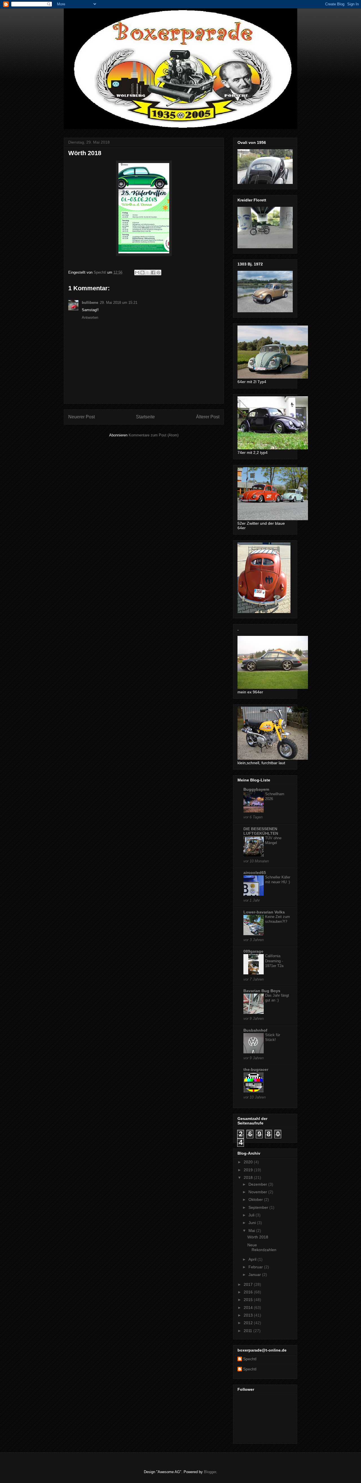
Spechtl (249, 1359)
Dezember (258, 1184)
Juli (252, 1215)
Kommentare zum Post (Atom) (154, 435)
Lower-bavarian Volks (264, 912)
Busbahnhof (255, 1030)
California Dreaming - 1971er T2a (274, 961)
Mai (252, 1230)
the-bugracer (255, 1069)
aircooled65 (254, 872)
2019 (249, 1170)
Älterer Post (207, 416)
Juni (252, 1222)
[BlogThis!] (142, 272)
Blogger (210, 1472)
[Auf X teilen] (148, 272)
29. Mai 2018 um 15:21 (118, 302)
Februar (256, 1267)
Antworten (90, 317)
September (258, 1207)
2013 (249, 1315)
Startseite (145, 416)
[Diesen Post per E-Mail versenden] (137, 272)
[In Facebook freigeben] (153, 272)
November (258, 1192)
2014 (249, 1307)
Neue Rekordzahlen (261, 1247)
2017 (249, 1284)
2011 (248, 1330)
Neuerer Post (81, 416)
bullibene (90, 302)
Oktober (256, 1199)
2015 (249, 1299)
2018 (249, 1177)
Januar (255, 1274)
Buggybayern (256, 789)
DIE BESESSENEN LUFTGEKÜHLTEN (260, 831)
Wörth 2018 (257, 1237)
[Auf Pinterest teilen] (158, 272)
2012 (249, 1323)
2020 (249, 1162)
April (252, 1259)
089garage (253, 951)
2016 (249, 1292)
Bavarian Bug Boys (261, 990)
